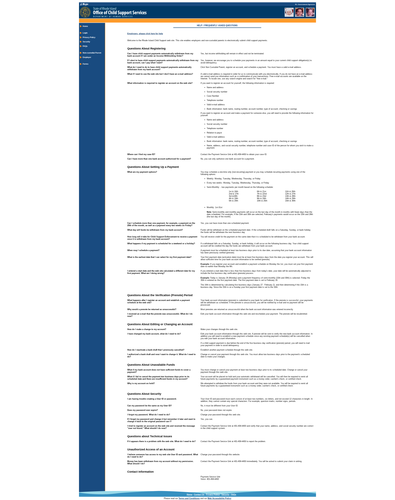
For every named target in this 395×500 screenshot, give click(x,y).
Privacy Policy (89, 37)
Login (85, 33)
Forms (85, 64)
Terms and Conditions (189, 498)
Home (85, 26)
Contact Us (199, 494)
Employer (87, 57)
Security (86, 42)
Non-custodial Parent (92, 53)
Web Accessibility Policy (219, 498)
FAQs (85, 46)
